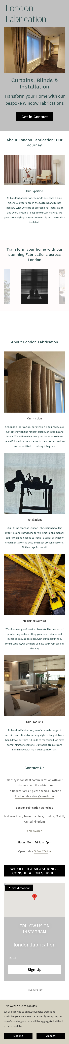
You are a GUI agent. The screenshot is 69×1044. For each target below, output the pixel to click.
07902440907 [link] (34, 831)
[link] (25, 21)
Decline (18, 1036)
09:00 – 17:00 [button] (41, 851)
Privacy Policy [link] (34, 989)
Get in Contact (34, 117)
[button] (49, 851)
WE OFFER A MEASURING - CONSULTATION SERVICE (34, 871)
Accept (50, 1036)
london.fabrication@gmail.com (34, 796)
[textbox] (34, 956)
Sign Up (35, 969)
